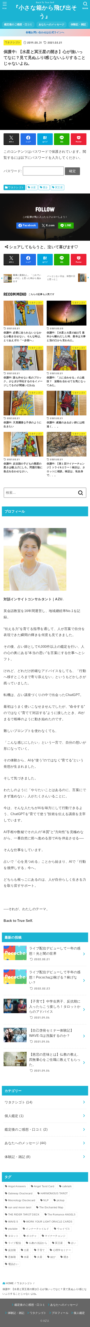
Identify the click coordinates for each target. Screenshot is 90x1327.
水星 (33, 187)
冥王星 (59, 187)
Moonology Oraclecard (21, 1200)
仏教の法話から (38, 1243)
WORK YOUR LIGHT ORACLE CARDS (49, 1221)
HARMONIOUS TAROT (54, 1193)
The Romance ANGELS (61, 1214)
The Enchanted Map (51, 1207)
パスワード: (13, 171)
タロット (13, 1235)
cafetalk (67, 1186)
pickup (61, 1200)
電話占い (13, 1264)
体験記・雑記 (78, 24)
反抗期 (12, 1250)
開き (45, 187)
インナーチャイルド (37, 1228)
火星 (39, 1257)
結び (53, 1257)
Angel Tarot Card (44, 1186)
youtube (13, 1228)
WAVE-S (13, 1221)
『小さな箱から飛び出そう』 (45, 12)
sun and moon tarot (19, 1207)
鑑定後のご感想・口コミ (18, 24)
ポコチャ (31, 1235)
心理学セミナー (62, 1250)
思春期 (12, 1257)
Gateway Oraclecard (20, 1193)
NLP (46, 1200)
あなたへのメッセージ (51, 24)
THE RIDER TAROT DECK (24, 1214)
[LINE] (66, 226)
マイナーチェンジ (55, 1235)
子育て (41, 1250)
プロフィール (60, 1312)
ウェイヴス (63, 1228)
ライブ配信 (14, 1243)
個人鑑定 (14, 1116)
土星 (26, 1250)
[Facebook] (27, 226)
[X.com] (48, 226)
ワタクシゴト (12, 42)
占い (73, 1243)
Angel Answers (17, 1186)
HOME (10, 1283)
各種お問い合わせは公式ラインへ (45, 32)
